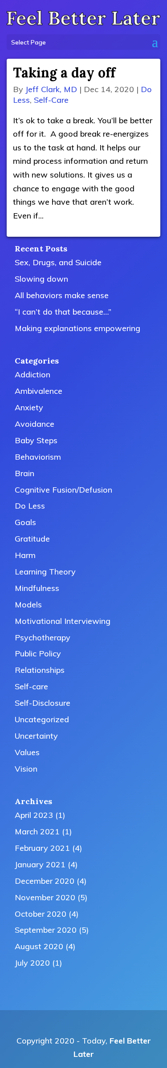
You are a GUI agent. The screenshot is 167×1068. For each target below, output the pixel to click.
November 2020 (45, 897)
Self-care (51, 100)
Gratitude (32, 539)
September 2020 (46, 930)
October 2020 (40, 914)
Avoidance (34, 424)
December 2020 (44, 881)
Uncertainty (36, 736)
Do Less (30, 506)
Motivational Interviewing (62, 621)
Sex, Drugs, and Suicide (58, 262)
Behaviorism (38, 457)
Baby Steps (36, 440)
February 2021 (42, 848)
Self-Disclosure (42, 703)
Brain (24, 473)
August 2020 (39, 946)
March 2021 (37, 831)
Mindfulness (37, 588)
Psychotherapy (42, 637)
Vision (26, 769)
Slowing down (41, 279)
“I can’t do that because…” (63, 312)
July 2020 (32, 963)
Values (27, 752)
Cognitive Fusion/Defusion (63, 490)
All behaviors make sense (62, 295)
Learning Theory (45, 571)
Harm (25, 555)
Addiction (32, 374)
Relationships (40, 670)
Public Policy (38, 653)
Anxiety (29, 407)
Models (28, 604)
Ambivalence (38, 391)
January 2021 (40, 864)
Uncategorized (42, 719)
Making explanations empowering (77, 328)
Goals (25, 522)
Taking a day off (64, 72)
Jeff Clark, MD (51, 89)
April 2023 (34, 815)
